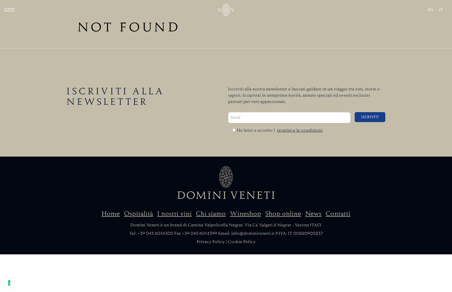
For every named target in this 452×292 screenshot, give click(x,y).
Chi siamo (211, 213)
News (313, 213)
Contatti (338, 213)
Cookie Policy (242, 241)
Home (110, 213)
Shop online (283, 213)
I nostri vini (174, 213)
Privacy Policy (211, 241)
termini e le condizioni (300, 130)
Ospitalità (138, 213)
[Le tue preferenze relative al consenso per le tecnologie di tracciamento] (9, 283)
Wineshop (245, 213)
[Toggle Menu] (9, 10)
